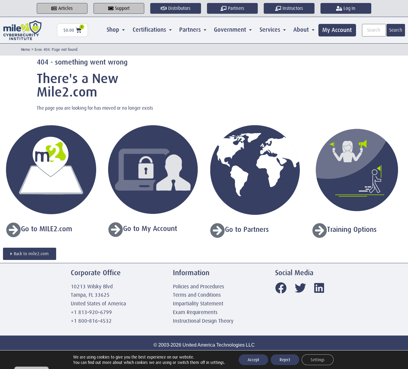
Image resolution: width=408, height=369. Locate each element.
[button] (116, 30)
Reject (285, 359)
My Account (337, 30)
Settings (318, 359)
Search (395, 30)
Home (25, 49)
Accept (253, 359)
